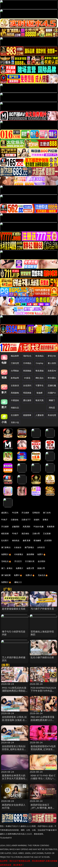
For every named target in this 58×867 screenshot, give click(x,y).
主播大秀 (36, 533)
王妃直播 (47, 533)
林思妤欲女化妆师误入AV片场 (14, 806)
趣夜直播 (26, 540)
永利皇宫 (41, 547)
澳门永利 (47, 512)
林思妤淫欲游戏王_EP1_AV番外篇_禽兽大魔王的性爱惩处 (43, 807)
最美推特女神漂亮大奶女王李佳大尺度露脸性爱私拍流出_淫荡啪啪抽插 (14, 780)
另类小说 (15, 422)
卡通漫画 (15, 400)
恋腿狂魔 (52, 385)
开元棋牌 (25, 512)
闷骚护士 (52, 392)
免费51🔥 (41, 554)
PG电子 (4, 519)
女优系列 (27, 385)
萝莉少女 (52, 355)
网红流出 (40, 378)
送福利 (36, 519)
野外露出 (52, 378)
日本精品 (27, 363)
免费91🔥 (18, 575)
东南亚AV (52, 370)
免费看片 (19, 568)
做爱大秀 (30, 568)
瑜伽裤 (40, 392)
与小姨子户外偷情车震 (42, 608)
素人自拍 (52, 363)
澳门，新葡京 (7, 568)
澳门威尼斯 (6, 575)
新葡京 (45, 519)
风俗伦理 (52, 415)
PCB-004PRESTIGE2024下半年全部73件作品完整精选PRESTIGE (43, 690)
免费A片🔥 (30, 575)
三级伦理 (15, 363)
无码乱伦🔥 (6, 561)
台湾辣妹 (15, 370)
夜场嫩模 (37, 540)
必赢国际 (16, 526)
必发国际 (48, 540)
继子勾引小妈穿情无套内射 (14, 633)
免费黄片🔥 (6, 582)
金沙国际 (41, 561)
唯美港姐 (40, 370)
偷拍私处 (16, 540)
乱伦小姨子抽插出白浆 (42, 657)
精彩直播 (5, 533)
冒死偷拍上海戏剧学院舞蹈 (42, 633)
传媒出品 (15, 407)
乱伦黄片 (5, 540)
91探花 (27, 378)
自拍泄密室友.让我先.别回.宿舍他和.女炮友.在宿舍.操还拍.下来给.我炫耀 (14, 719)
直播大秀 (41, 568)
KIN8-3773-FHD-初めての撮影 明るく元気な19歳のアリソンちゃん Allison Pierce (43, 780)
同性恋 (52, 407)
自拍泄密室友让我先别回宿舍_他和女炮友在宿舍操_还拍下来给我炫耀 (14, 749)
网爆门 (52, 400)
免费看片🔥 (6, 554)
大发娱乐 (17, 547)
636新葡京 (18, 554)
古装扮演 (15, 385)
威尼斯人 (5, 512)
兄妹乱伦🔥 (43, 575)
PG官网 (15, 512)
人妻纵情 (40, 415)
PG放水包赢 (39, 526)
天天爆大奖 (29, 561)
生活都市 (15, 415)
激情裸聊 (30, 554)
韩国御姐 (27, 370)
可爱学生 (40, 385)
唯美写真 (40, 400)
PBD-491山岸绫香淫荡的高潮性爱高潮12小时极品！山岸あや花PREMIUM (43, 721)
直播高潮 (50, 526)
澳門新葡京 (29, 547)
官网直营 (36, 512)
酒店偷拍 (25, 533)
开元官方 (18, 561)
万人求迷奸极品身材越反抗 (14, 659)
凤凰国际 (26, 526)
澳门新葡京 (6, 547)
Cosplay (39, 363)
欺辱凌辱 (15, 378)
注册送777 (25, 519)
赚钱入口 (18, 582)
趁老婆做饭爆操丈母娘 (14, 608)
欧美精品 (40, 355)
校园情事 (27, 415)
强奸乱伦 (27, 355)
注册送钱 (14, 519)
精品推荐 (15, 355)
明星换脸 (27, 392)
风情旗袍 (15, 392)
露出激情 (27, 400)
